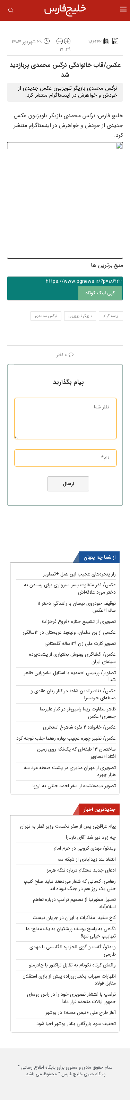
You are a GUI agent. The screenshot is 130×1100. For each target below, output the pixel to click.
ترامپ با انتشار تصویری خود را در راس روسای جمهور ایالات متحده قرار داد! (71, 997)
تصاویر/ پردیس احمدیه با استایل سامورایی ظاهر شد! (70, 676)
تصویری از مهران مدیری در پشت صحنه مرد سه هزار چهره (70, 771)
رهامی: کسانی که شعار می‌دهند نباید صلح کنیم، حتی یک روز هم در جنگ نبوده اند (70, 884)
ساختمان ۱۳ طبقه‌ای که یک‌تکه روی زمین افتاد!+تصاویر (76, 752)
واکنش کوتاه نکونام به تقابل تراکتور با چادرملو (72, 965)
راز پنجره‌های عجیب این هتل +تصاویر (79, 574)
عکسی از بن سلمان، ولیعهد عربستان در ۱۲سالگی (69, 632)
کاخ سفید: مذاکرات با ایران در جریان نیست (74, 917)
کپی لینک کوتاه (100, 293)
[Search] (10, 11)
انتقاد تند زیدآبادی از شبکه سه (87, 859)
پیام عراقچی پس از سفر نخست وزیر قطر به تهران (68, 826)
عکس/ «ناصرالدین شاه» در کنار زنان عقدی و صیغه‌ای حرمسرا (73, 694)
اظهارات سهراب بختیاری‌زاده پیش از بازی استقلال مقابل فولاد (69, 979)
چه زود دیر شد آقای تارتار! (91, 837)
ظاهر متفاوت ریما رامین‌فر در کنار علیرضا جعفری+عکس (78, 712)
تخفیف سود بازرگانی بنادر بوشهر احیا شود (76, 1023)
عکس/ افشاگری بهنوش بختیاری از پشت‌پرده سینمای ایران (72, 657)
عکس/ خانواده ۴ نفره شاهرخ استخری (79, 727)
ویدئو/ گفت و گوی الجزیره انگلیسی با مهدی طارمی (72, 950)
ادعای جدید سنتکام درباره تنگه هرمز (81, 870)
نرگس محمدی (46, 316)
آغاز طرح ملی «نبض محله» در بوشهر (80, 1012)
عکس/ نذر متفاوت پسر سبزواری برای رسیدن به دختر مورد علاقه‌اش (70, 588)
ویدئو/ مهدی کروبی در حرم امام (85, 848)
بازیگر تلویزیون (80, 316)
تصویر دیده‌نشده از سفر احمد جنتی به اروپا (74, 786)
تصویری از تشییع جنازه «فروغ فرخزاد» (79, 621)
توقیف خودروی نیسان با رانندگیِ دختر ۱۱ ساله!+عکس (76, 607)
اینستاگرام (111, 316)
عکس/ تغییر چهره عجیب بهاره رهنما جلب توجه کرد (66, 738)
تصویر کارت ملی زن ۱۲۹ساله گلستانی (80, 643)
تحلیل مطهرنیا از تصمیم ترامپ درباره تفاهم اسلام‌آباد (74, 903)
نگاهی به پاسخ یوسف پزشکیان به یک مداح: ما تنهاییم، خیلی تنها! (71, 932)
